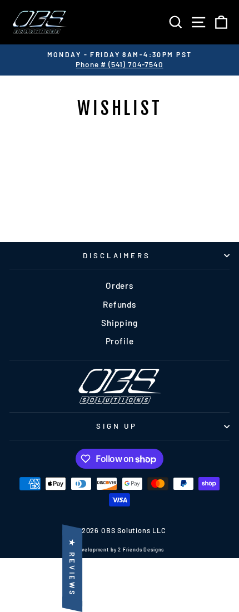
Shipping (119, 323)
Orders (119, 285)
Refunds (119, 304)
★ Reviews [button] (72, 568)
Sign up (117, 426)
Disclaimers (117, 255)
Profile (120, 341)
